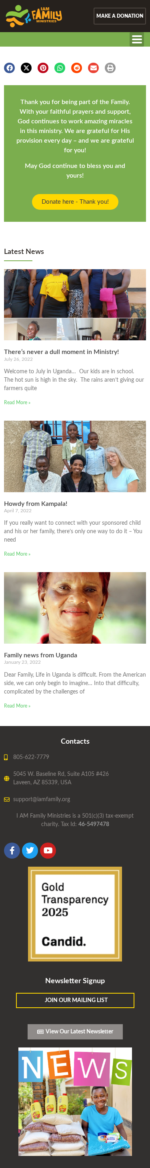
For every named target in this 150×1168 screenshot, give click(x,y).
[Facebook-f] (12, 851)
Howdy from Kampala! (35, 504)
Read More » (17, 402)
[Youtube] (48, 851)
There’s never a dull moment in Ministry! (61, 352)
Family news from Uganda (40, 655)
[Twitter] (30, 851)
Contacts (75, 741)
